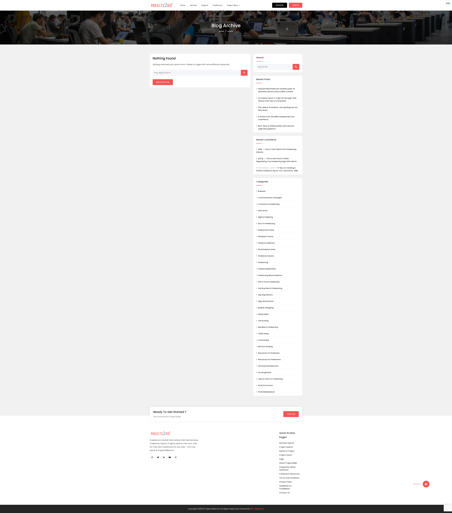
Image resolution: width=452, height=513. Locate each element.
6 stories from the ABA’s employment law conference (276, 118)
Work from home (265, 385)
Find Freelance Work (266, 249)
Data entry (262, 210)
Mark (260, 149)
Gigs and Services (266, 301)
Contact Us (284, 492)
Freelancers (217, 5)
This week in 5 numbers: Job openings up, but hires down (278, 108)
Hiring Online (263, 314)
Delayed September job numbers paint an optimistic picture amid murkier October (276, 90)
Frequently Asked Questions (287, 468)
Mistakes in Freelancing (268, 327)
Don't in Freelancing (266, 223)
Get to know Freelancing (268, 282)
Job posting (263, 320)
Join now (291, 414)
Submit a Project (287, 451)
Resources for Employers (269, 353)
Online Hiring (263, 333)
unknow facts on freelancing (270, 379)
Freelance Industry (266, 256)
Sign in (296, 5)
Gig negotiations (265, 294)
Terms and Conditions (289, 478)
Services (193, 5)
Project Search (286, 447)
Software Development (268, 366)
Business (262, 191)
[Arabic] (449, 3)
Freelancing (263, 262)
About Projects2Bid (288, 463)
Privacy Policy (285, 482)
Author (230, 31)
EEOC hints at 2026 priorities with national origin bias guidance (276, 127)
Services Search (286, 443)
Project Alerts (232, 5)
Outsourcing (263, 340)
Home (182, 5)
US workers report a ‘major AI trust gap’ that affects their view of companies (277, 99)
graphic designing (266, 307)
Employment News (266, 230)
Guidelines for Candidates (285, 487)
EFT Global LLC (257, 508)
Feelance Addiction (266, 243)
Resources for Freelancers (269, 359)
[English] (447, 3)
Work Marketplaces (266, 392)
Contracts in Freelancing (268, 204)
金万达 (260, 158)
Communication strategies (270, 197)
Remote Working (265, 346)
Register (279, 5)
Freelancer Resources (289, 474)
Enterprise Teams (265, 236)
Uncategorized (264, 372)
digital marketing (265, 217)
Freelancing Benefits (267, 269)
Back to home (162, 82)
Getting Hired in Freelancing (270, 288)
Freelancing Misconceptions (270, 275)
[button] (426, 484)
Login (281, 459)
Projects (205, 5)
